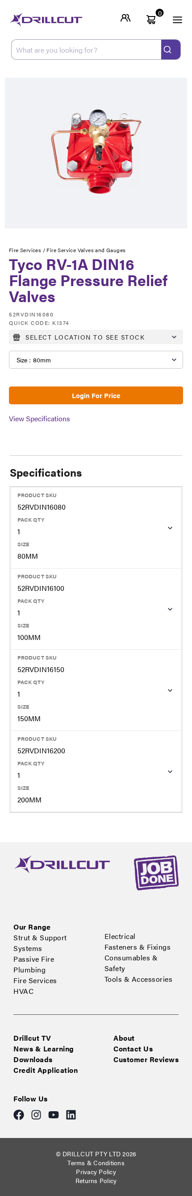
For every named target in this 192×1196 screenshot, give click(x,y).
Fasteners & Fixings (137, 947)
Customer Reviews (146, 1059)
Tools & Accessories (138, 979)
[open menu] (172, 19)
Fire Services (35, 980)
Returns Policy (96, 1180)
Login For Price (96, 395)
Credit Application (45, 1070)
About (124, 1038)
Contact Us (133, 1048)
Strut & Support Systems (40, 942)
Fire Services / (27, 250)
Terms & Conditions (96, 1162)
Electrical (120, 936)
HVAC (23, 991)
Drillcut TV (32, 1038)
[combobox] (96, 49)
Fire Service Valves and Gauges (85, 250)
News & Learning (43, 1048)
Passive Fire (33, 959)
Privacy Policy (96, 1171)
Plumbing (29, 969)
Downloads (33, 1059)
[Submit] (170, 49)
